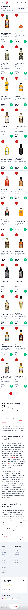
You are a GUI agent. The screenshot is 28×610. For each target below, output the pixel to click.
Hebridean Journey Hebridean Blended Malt (6, 345)
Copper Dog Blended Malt (4, 127)
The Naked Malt (5, 189)
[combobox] (21, 8)
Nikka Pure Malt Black (20, 221)
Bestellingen (17, 550)
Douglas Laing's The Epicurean (19, 64)
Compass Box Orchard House (18, 314)
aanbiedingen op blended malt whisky (12, 537)
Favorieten (17, 554)
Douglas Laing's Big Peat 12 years (21, 127)
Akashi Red (17, 96)
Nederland (3, 549)
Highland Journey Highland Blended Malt (20, 377)
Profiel (16, 549)
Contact (3, 562)
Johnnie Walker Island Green (4, 95)
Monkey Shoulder (19, 189)
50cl (16, 98)
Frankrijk (3, 554)
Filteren (15, 606)
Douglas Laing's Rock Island (4, 64)
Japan (19, 35)
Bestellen (17, 562)
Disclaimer (3, 572)
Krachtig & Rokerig (5, 68)
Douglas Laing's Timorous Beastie (5, 282)
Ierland (5, 161)
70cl (2, 36)
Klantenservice (18, 560)
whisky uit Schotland (14, 520)
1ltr (1, 98)
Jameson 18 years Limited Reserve (5, 220)
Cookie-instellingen (5, 574)
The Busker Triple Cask (6, 159)
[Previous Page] (8, 394)
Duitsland (3, 552)
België (2, 550)
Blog (2, 564)
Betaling (16, 564)
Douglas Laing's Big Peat (7, 251)
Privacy (3, 570)
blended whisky (11, 457)
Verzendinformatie (19, 565)
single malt (10, 463)
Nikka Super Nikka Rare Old (19, 32)
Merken (3, 565)
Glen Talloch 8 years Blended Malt (6, 34)
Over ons (3, 560)
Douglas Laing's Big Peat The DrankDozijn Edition (7, 377)
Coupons (17, 552)
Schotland (6, 36)
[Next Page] (20, 394)
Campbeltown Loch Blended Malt (20, 345)
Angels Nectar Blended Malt (18, 158)
